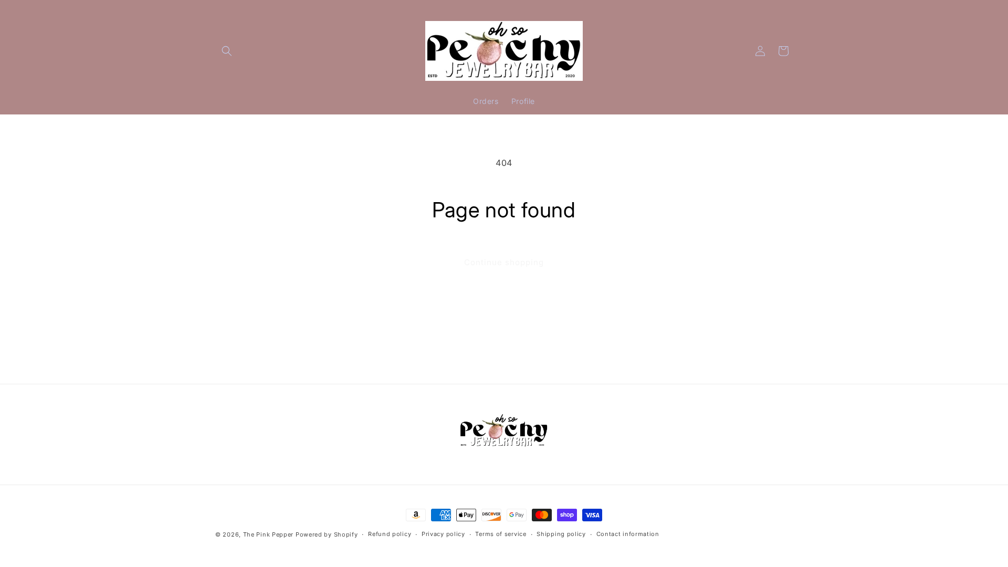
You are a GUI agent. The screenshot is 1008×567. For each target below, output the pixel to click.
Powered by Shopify (327, 534)
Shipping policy (561, 534)
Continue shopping (504, 262)
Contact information (627, 534)
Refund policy (389, 534)
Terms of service (500, 534)
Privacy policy (443, 534)
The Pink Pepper (268, 534)
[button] (226, 50)
